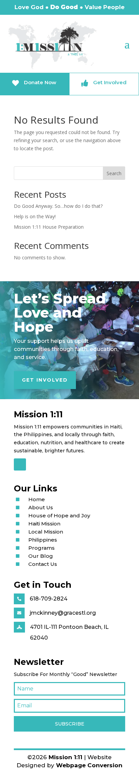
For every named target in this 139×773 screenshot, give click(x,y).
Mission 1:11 (65, 757)
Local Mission (45, 531)
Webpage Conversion (89, 765)
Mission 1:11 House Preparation (49, 227)
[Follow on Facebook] (20, 464)
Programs (41, 548)
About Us (40, 507)
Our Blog (40, 556)
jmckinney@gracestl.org (63, 613)
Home (36, 499)
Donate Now (40, 82)
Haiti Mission (44, 523)
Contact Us (42, 564)
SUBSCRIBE (69, 724)
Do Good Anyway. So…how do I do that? (58, 206)
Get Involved (45, 380)
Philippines (42, 540)
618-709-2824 (48, 598)
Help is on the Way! (35, 216)
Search (114, 173)
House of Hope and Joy (59, 515)
